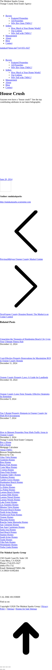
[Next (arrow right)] (4, 669)
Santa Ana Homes (8, 530)
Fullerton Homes (7, 477)
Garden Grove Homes (9, 480)
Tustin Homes (6, 539)
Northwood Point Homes (11, 515)
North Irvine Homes (9, 512)
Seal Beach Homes (8, 532)
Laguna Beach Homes (10, 492)
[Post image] (7, 336)
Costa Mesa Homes (8, 467)
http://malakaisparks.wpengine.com (15, 202)
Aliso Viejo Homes (8, 457)
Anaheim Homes (7, 460)
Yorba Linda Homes (9, 547)
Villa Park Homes (8, 542)
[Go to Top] (26, 664)
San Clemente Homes (9, 525)
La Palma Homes (7, 490)
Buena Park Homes (8, 465)
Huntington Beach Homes (11, 482)
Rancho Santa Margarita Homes (14, 522)
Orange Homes (6, 517)
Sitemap (10, 609)
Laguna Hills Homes (9, 495)
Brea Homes (5, 462)
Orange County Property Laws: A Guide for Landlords (24, 377)
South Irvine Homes (9, 537)
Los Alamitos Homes (9, 505)
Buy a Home (5, 442)
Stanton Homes (6, 535)
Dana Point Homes (8, 472)
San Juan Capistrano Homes (12, 527)
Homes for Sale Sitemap (26, 609)
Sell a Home (5, 445)
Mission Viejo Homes (9, 507)
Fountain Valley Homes (10, 475)
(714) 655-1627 (23, 48)
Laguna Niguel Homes (10, 497)
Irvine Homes (6, 485)
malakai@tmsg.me (8, 48)
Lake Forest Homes (8, 502)
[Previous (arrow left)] (1, 669)
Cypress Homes (7, 470)
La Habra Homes (7, 487)
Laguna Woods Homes (10, 500)
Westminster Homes (8, 544)
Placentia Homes (7, 520)
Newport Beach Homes (10, 510)
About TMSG (6, 450)
